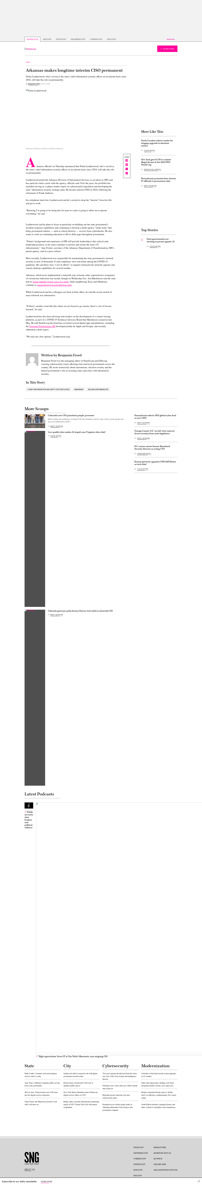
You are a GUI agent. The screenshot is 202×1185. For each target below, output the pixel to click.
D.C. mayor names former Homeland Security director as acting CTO (152, 447)
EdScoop (111, 39)
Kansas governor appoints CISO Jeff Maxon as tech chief (155, 463)
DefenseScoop (78, 39)
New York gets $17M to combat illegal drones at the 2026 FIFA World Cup (156, 162)
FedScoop (61, 39)
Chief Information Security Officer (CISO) (49, 389)
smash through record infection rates (54, 284)
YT (172, 1175)
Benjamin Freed (34, 84)
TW (159, 1175)
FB (155, 1175)
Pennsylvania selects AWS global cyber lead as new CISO (155, 417)
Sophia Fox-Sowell (152, 169)
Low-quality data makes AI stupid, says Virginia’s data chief (76, 432)
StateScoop (32, 39)
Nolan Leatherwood (98, 389)
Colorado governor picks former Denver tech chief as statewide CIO (80, 610)
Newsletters (160, 1147)
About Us (30, 1169)
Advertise (171, 39)
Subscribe (168, 49)
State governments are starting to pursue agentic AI (161, 240)
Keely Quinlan (150, 186)
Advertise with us (162, 1153)
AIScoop (47, 39)
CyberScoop (96, 39)
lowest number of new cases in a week (51, 281)
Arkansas (78, 389)
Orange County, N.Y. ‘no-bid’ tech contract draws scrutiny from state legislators (154, 432)
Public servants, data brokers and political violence (29, 820)
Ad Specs (158, 1158)
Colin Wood (149, 150)
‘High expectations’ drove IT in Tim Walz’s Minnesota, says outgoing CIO (73, 1056)
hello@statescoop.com (165, 1170)
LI (163, 1175)
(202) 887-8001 (160, 1164)
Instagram (168, 1175)
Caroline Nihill (144, 453)
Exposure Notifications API (42, 326)
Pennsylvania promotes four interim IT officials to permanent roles (158, 180)
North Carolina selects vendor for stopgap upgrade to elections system (157, 143)
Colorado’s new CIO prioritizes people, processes (71, 415)
